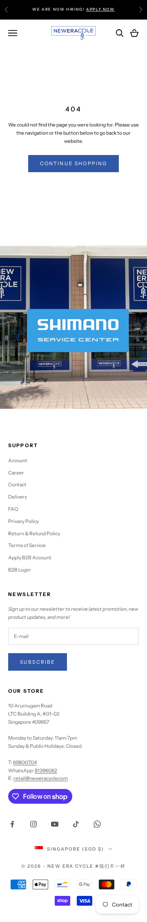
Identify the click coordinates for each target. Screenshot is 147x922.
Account (17, 460)
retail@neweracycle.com (40, 778)
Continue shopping (73, 163)
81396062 (46, 770)
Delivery (17, 497)
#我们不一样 (110, 866)
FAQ (13, 509)
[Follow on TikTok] (76, 824)
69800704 (25, 762)
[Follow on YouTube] (55, 824)
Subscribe (37, 662)
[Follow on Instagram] (33, 824)
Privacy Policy (23, 521)
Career (16, 473)
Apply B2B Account (29, 557)
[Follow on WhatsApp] (97, 824)
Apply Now (100, 9)
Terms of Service (27, 545)
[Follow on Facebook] (12, 824)
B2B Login (19, 570)
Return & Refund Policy (34, 533)
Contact (17, 484)
